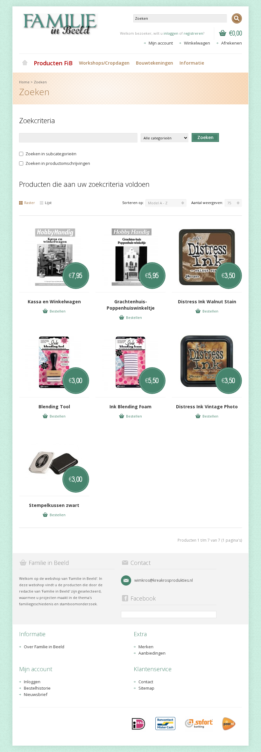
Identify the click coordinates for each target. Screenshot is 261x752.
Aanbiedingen (152, 653)
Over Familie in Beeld (44, 647)
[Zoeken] (237, 18)
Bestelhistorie (37, 688)
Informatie (192, 63)
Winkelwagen (197, 43)
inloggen (171, 33)
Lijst (48, 202)
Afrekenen (231, 43)
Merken (145, 647)
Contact (145, 682)
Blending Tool (54, 407)
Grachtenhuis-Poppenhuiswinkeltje (131, 305)
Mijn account (161, 43)
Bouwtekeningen (154, 63)
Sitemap (146, 688)
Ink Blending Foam (130, 407)
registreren (193, 33)
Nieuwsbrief (35, 694)
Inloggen (32, 682)
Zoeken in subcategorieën (50, 154)
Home (25, 63)
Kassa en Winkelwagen (54, 302)
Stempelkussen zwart (54, 505)
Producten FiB (53, 63)
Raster (29, 202)
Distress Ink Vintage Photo (207, 407)
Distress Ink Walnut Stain (207, 302)
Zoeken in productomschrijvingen (57, 163)
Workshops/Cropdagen (104, 63)
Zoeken (40, 82)
